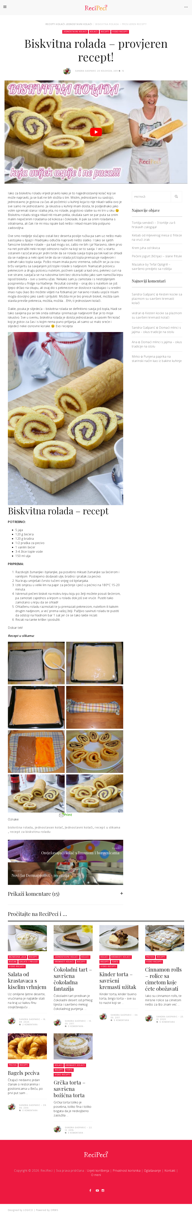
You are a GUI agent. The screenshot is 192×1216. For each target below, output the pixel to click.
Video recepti (120, 31)
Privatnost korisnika (126, 1170)
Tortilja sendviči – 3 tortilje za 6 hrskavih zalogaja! (154, 225)
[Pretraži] (176, 196)
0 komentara (75, 1026)
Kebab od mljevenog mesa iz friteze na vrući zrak (157, 237)
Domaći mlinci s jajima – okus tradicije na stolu (156, 329)
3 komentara (75, 1132)
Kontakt (170, 1170)
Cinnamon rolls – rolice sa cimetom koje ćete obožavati (163, 979)
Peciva (150, 957)
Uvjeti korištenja (98, 1170)
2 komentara (30, 1024)
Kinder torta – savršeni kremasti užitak (117, 980)
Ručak (12, 961)
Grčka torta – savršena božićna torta (70, 1089)
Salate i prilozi (29, 961)
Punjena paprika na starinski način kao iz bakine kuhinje (157, 358)
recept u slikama (107, 827)
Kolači (60, 24)
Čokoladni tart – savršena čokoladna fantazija (73, 979)
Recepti (51, 24)
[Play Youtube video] (96, 132)
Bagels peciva (23, 1072)
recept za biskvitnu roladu (30, 832)
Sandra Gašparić (143, 294)
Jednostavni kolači (79, 24)
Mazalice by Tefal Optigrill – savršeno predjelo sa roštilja (152, 266)
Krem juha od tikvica (146, 248)
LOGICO (28, 1210)
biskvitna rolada (20, 827)
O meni (96, 1175)
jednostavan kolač (49, 827)
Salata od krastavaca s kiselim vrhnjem (27, 980)
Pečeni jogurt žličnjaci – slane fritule (157, 256)
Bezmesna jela (17, 957)
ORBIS (54, 1210)
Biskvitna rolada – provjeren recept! (121, 24)
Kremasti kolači (64, 961)
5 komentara (121, 1020)
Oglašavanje (152, 1170)
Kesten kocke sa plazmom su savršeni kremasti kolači (157, 298)
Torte (115, 961)
